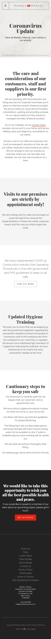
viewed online (39, 125)
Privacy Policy (25, 569)
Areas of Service (25, 576)
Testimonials (25, 573)
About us (25, 548)
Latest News (25, 555)
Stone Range (25, 562)
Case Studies (25, 559)
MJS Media (31, 629)
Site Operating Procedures (25, 580)
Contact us (25, 566)
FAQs (25, 552)
